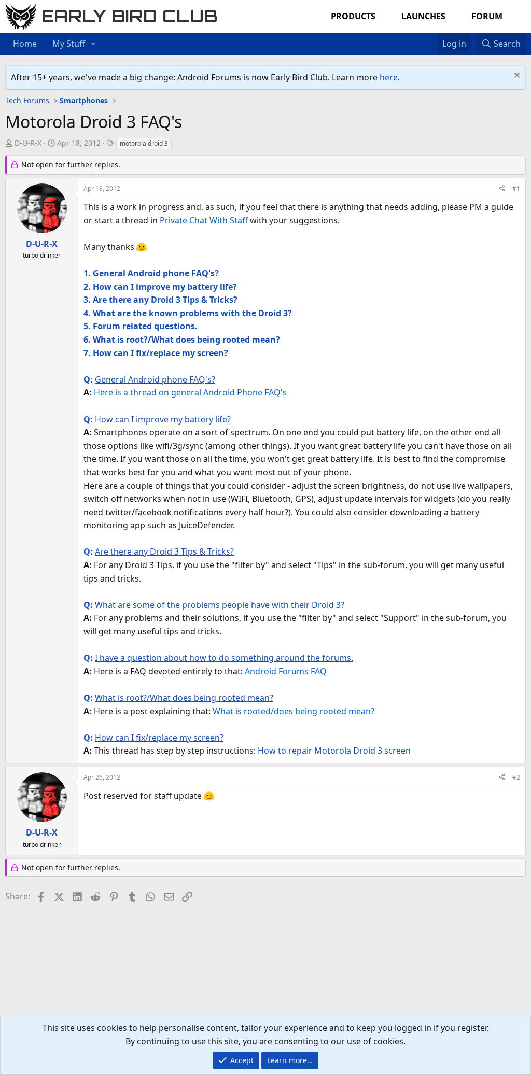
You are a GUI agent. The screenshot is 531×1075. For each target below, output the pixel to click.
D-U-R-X (28, 143)
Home (25, 43)
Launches (423, 16)
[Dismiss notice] (515, 76)
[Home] (421, 37)
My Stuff (68, 43)
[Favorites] (431, 37)
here (389, 77)
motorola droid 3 (144, 143)
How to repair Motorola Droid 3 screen (334, 750)
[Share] (502, 188)
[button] (93, 44)
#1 (516, 188)
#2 (516, 777)
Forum (486, 16)
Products (353, 16)
